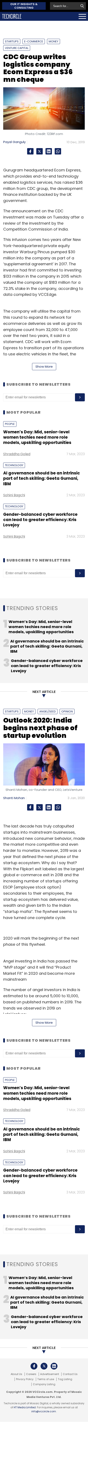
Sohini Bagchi (14, 495)
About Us (16, 1374)
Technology (14, 465)
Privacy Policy (25, 1379)
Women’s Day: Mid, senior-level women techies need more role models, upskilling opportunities (37, 437)
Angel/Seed (47, 711)
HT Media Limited (25, 1407)
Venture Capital (16, 48)
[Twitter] (39, 151)
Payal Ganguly (14, 142)
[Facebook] (30, 151)
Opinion (67, 711)
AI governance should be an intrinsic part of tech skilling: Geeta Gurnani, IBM (41, 478)
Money (53, 41)
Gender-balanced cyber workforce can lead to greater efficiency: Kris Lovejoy (40, 520)
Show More (44, 366)
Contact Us (70, 1374)
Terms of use (45, 1379)
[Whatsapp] (58, 151)
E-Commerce (33, 41)
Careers (31, 1374)
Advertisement (49, 1374)
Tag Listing (65, 1379)
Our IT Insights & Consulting (24, 6)
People (10, 424)
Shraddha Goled (16, 454)
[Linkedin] (48, 151)
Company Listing (44, 1384)
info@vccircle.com (43, 1411)
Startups (12, 41)
